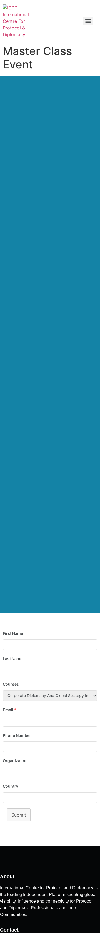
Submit (18, 815)
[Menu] (88, 21)
